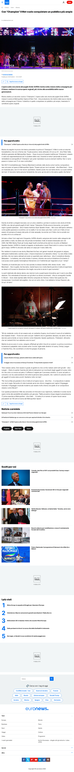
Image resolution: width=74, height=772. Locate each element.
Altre (3, 753)
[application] (37, 48)
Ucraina (16, 700)
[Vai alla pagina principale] (7, 2)
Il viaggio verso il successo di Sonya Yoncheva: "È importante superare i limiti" (28, 362)
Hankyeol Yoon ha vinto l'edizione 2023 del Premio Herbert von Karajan (24, 413)
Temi (3, 715)
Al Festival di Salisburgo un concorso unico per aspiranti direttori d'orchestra (26, 417)
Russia (26, 695)
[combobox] (37, 679)
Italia (16, 695)
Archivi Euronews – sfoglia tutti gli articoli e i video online (53, 741)
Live (69, 2)
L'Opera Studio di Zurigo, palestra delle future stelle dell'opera (23, 357)
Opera (29, 428)
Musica (18, 7)
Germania (57, 700)
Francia (55, 691)
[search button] (52, 679)
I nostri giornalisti (7, 740)
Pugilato (6, 428)
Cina (46, 700)
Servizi (4, 748)
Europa (4, 720)
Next (3, 728)
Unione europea (39, 695)
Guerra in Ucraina (42, 691)
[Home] (2, 7)
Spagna (37, 700)
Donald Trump (54, 695)
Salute (40, 728)
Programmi (41, 736)
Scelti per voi (9, 466)
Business (4, 724)
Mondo (40, 720)
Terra (39, 724)
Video (3, 736)
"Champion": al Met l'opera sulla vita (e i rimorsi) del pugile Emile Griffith (26, 144)
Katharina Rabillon (8, 74)
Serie (12, 7)
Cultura (7, 7)
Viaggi (3, 732)
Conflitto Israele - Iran (23, 691)
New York (18, 428)
